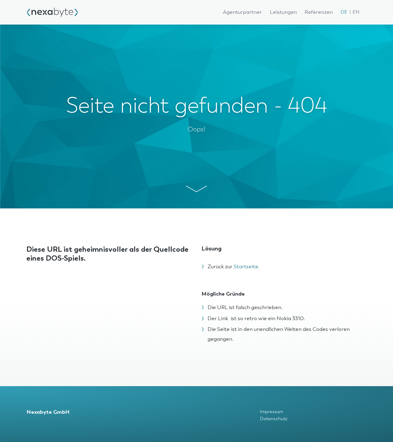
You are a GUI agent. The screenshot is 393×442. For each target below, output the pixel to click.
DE (343, 12)
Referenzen (319, 12)
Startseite (246, 266)
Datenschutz (273, 419)
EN (355, 12)
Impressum (271, 411)
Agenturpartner (242, 12)
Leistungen (283, 12)
